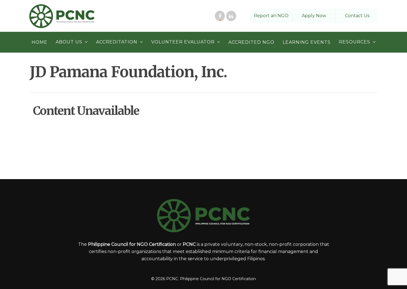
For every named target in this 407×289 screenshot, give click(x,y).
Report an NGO (271, 15)
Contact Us (357, 15)
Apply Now (314, 15)
